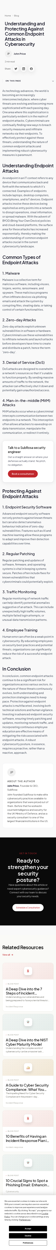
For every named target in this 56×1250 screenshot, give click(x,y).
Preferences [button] (24, 1220)
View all (6, 954)
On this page (13, 81)
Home (8, 15)
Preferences (28, 1243)
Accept (28, 1228)
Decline (28, 1236)
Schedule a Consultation (28, 907)
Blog (16, 15)
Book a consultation (23, 473)
